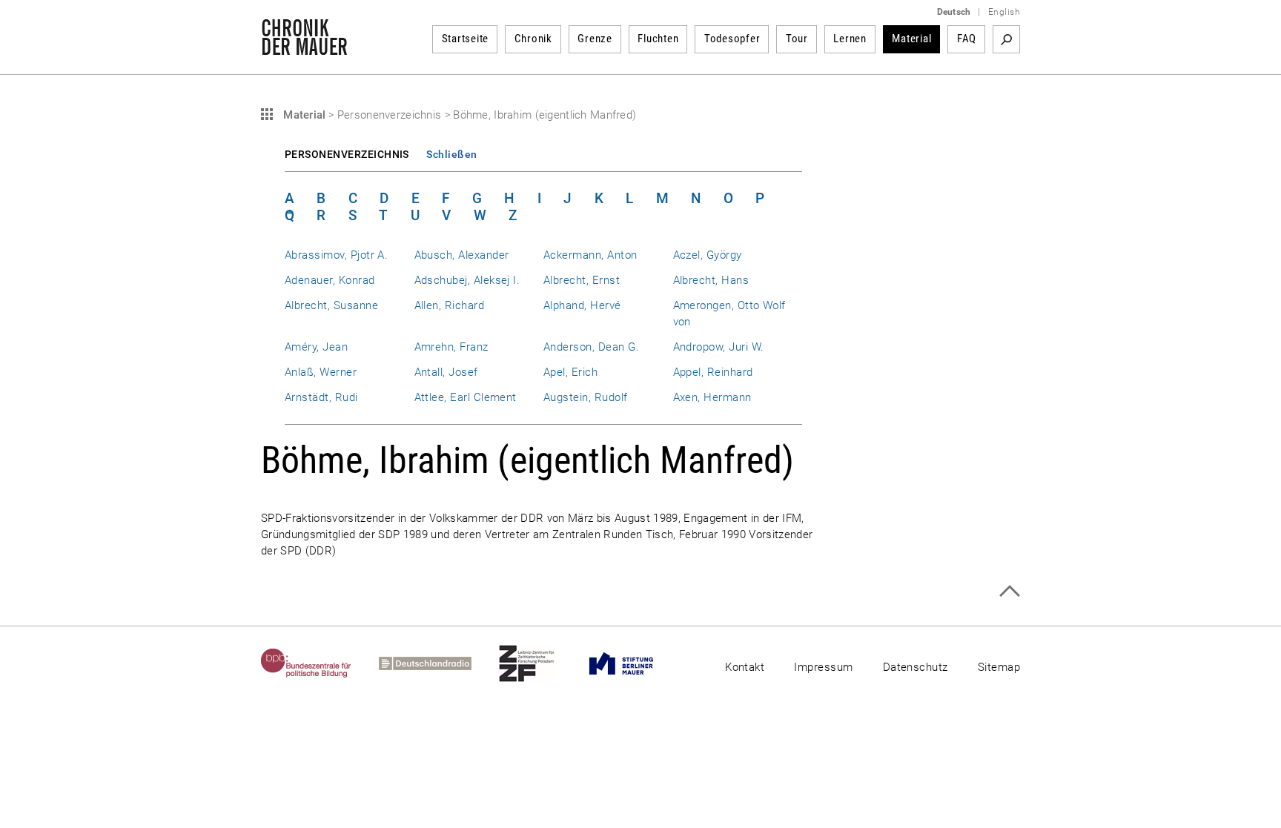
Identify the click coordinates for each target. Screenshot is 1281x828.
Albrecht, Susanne (331, 305)
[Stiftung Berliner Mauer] (635, 663)
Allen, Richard (449, 305)
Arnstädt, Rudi (321, 397)
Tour (797, 38)
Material (911, 38)
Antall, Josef (446, 372)
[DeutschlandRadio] (439, 663)
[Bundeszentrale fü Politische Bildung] (320, 663)
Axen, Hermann (712, 397)
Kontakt (744, 667)
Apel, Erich (570, 372)
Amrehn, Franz (451, 347)
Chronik (533, 38)
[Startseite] (304, 47)
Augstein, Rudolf (585, 397)
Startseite (465, 38)
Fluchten (658, 38)
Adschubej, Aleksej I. (467, 280)
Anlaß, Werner (321, 372)
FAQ (966, 38)
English (1004, 12)
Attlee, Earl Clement (465, 397)
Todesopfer (732, 38)
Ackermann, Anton (590, 255)
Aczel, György (707, 255)
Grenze (594, 38)
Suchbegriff (1006, 39)
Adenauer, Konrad (330, 280)
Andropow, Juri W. (718, 347)
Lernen (850, 38)
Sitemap (999, 667)
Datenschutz (915, 667)
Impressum (823, 667)
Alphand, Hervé (582, 305)
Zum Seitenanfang (1009, 591)
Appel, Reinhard (713, 372)
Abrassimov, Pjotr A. (336, 255)
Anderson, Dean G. (591, 347)
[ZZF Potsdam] (540, 663)
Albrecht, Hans (711, 280)
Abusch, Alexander (461, 255)
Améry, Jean (316, 347)
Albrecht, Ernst (581, 280)
